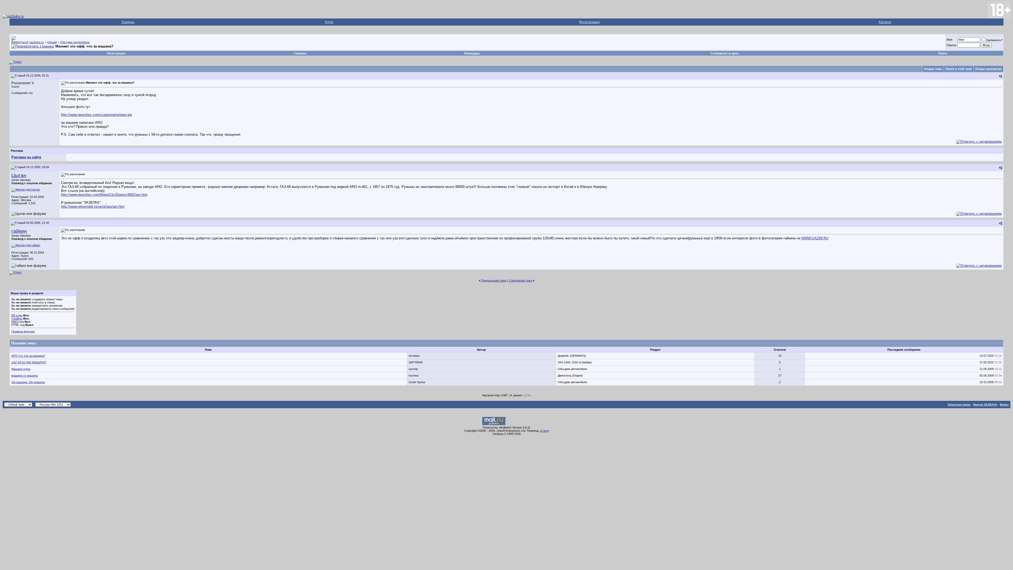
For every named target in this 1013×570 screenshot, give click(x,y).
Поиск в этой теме (958, 68)
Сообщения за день (724, 53)
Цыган (18, 175)
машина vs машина (24, 375)
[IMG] (14, 321)
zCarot (544, 430)
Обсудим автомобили (74, 42)
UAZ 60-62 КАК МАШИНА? (28, 362)
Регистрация (116, 53)
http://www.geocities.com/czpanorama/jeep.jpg (96, 115)
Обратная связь (959, 404)
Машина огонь (21, 368)
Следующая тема (520, 280)
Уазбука (128, 22)
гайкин (19, 231)
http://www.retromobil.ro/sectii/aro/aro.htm (93, 206)
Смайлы (16, 318)
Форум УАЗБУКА (985, 404)
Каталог (885, 22)
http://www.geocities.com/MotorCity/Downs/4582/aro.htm (104, 195)
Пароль (952, 45)
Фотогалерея (589, 22)
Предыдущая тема (493, 280)
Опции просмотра (988, 68)
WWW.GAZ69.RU (814, 238)
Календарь (472, 53)
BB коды (16, 315)
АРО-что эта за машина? (28, 355)
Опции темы (933, 68)
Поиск (942, 53)
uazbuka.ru (36, 42)
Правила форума (23, 331)
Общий (52, 42)
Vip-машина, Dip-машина (28, 382)
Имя (949, 39)
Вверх (1004, 404)
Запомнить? (994, 40)
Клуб (329, 22)
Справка (300, 53)
